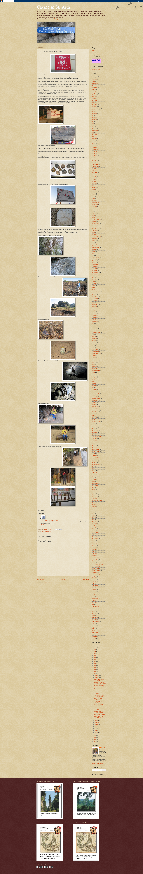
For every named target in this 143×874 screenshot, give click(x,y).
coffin (93, 170)
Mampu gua (94, 366)
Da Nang (94, 181)
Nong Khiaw (94, 417)
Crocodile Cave (95, 174)
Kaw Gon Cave (95, 274)
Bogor (93, 126)
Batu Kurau (94, 111)
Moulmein (94, 385)
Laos (43, 531)
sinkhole (94, 530)
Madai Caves (95, 359)
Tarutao (93, 562)
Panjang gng (94, 427)
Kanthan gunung (95, 272)
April (96, 730)
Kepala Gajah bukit (96, 291)
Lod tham (94, 343)
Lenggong (94, 330)
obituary (93, 419)
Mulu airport (94, 389)
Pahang (93, 423)
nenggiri (93, 413)
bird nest (94, 125)
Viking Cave (94, 613)
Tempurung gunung (96, 570)
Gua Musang (94, 230)
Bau (93, 115)
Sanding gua (94, 504)
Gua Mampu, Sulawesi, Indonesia (99, 680)
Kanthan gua (94, 270)
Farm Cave (94, 208)
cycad (93, 179)
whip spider (94, 626)
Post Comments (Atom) (48, 582)
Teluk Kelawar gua (96, 566)
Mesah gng (94, 377)
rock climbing (95, 491)
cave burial (94, 147)
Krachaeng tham (95, 304)
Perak (93, 434)
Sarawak (94, 508)
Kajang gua (94, 260)
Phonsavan (94, 459)
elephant (94, 200)
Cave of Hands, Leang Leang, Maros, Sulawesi (100, 683)
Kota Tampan (95, 300)
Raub (93, 487)
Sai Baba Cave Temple (97, 500)
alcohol (93, 81)
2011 (95, 673)
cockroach (94, 168)
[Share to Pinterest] (61, 529)
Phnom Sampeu (95, 457)
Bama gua (94, 94)
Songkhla (94, 540)
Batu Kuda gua (95, 109)
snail (93, 534)
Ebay (93, 196)
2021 (95, 653)
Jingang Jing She (95, 257)
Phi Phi (93, 453)
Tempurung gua (95, 568)
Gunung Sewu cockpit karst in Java (99, 717)
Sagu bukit (94, 498)
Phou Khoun (94, 460)
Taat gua (94, 555)
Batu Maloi (94, 113)
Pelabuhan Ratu (95, 430)
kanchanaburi (95, 266)
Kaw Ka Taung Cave (96, 276)
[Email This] (55, 529)
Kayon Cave (94, 279)
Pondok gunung (95, 474)
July (96, 726)
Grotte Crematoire (96, 228)
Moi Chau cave (95, 379)
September (97, 722)
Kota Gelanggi (95, 298)
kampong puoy (95, 264)
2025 (95, 645)
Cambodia (94, 142)
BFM (93, 121)
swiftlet (93, 551)
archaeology (94, 87)
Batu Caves (94, 106)
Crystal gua (94, 176)
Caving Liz (103, 747)
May (96, 728)
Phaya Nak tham (95, 449)
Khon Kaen (94, 294)
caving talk (94, 157)
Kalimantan (94, 262)
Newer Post (40, 579)
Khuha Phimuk (95, 296)
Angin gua (94, 85)
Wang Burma (95, 617)
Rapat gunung (95, 485)
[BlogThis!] (56, 529)
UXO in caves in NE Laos (99, 714)
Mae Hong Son (95, 360)
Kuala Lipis (94, 306)
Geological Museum (96, 219)
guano (93, 232)
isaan (93, 253)
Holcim (93, 242)
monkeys (94, 383)
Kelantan (94, 285)
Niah (93, 415)
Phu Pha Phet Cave (96, 464)
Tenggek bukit (95, 572)
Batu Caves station (96, 108)
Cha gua (94, 159)
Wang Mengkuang (96, 621)
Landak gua (94, 315)
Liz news (94, 342)
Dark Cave (94, 183)
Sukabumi (94, 545)
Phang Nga (94, 445)
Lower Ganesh (95, 349)
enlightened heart (95, 202)
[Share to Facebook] (59, 529)
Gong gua (94, 225)
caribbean (94, 145)
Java (93, 255)
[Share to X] (58, 529)
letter (93, 334)
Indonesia (94, 249)
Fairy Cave (94, 206)
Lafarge (93, 311)
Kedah (93, 281)
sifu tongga (94, 527)
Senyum (94, 517)
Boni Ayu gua (95, 130)
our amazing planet (96, 421)
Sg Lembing (94, 523)
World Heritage (95, 632)
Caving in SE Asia (53, 7)
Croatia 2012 (94, 172)
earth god (94, 194)
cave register (95, 153)
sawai (93, 511)
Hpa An (93, 245)
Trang (93, 596)
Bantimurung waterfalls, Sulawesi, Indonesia (99, 686)
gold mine (94, 221)
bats (93, 102)
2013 (95, 669)
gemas (93, 217)
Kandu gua (94, 268)
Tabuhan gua (94, 557)
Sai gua (93, 502)
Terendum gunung (96, 574)
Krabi (93, 302)
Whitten (93, 628)
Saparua (94, 506)
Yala (93, 634)
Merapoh (94, 376)
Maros (93, 372)
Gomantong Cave (96, 223)
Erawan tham (95, 204)
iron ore (93, 251)
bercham (94, 117)
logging (93, 345)
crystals (93, 177)
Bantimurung (94, 100)
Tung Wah (94, 600)
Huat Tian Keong (95, 247)
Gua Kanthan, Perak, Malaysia (98, 693)
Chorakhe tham (95, 164)
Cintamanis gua (95, 166)
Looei (93, 347)
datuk (93, 185)
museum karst (95, 394)
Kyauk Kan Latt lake (96, 308)
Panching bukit (95, 425)
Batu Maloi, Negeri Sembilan (98, 699)
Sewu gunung (95, 521)
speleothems (94, 542)
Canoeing (94, 143)
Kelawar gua (94, 287)
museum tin (94, 402)
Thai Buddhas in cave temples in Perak (99, 696)
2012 (95, 671)
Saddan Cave (95, 496)
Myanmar (94, 404)
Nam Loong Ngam (96, 408)
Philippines (94, 455)
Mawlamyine (94, 374)
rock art (93, 489)
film (93, 210)
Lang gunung (94, 317)
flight (93, 211)
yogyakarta (94, 636)
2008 (95, 739)
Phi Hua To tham (95, 451)
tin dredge (94, 589)
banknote (94, 98)
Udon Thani (94, 602)
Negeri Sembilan (95, 411)
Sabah (93, 493)
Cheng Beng (94, 160)
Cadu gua (94, 140)
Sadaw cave (94, 494)
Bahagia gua (94, 93)
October (96, 720)
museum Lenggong (96, 398)
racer (93, 477)
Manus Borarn (95, 368)
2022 (95, 651)
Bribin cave (94, 134)
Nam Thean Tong (95, 410)
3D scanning (94, 76)
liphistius (94, 340)
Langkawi (94, 319)
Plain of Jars (94, 472)
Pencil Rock (94, 432)
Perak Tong (94, 440)
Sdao (93, 513)
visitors (93, 615)
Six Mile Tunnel (95, 532)
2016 (95, 663)
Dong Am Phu (95, 191)
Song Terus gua (95, 538)
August (96, 724)
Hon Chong (94, 244)
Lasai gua (94, 325)
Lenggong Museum (96, 332)
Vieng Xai (49, 531)
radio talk (94, 479)
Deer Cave (94, 187)
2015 (95, 665)
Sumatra (94, 549)
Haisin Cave (94, 238)
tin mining (94, 591)
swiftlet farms (95, 553)
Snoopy (93, 536)
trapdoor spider (95, 598)
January (96, 732)
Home (63, 579)
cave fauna (94, 151)
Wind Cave (94, 630)
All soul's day (95, 83)
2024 (95, 647)
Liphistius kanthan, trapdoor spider (98, 689)
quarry (93, 476)
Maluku (93, 364)
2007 (95, 741)
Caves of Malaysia (54, 19)
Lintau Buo (94, 338)
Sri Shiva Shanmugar (96, 543)
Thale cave (94, 583)
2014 (95, 667)
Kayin (93, 277)
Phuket (93, 466)
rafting (93, 481)
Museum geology (95, 393)
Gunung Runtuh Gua (96, 236)
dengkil (93, 189)
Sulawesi (94, 547)
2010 (95, 735)
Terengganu (94, 576)
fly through (94, 213)
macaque (94, 355)
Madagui (94, 357)
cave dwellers (95, 149)
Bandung (94, 96)
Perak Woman (95, 442)
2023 (95, 649)
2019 (95, 657)
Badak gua (94, 91)
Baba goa (94, 89)
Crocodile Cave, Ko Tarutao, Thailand (98, 712)
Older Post (86, 579)
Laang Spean (95, 310)
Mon (93, 381)
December (97, 675)
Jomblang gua (95, 259)
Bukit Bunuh (94, 136)
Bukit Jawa (94, 138)
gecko (93, 215)
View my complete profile (97, 763)
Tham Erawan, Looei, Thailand (99, 702)
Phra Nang (94, 462)
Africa (93, 77)
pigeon (93, 468)
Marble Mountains (96, 370)
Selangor (94, 515)
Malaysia (94, 362)
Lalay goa (94, 313)
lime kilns (94, 336)
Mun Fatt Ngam (95, 391)
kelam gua (94, 283)
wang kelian (94, 619)
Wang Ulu (94, 625)
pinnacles (94, 470)
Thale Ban (94, 581)
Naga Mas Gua (95, 406)
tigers (93, 587)
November (97, 677)
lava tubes (94, 327)
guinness (94, 234)
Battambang (94, 104)
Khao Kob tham (95, 293)
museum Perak (95, 400)
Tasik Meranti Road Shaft (97, 564)
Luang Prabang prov (96, 353)
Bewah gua (94, 119)
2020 (95, 655)
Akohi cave (94, 79)
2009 (95, 737)
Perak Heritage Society (97, 436)
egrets (93, 198)
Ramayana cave (95, 483)
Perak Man (94, 438)
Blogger (81, 871)
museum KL (94, 396)
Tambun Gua (94, 560)
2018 (95, 659)
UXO (46, 531)
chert (93, 162)
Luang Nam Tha (95, 351)
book (93, 132)
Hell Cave (94, 240)
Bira (93, 123)
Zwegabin (94, 638)
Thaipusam (94, 579)
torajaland (94, 594)
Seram (93, 519)
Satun (93, 510)
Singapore (94, 528)
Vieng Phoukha (95, 606)
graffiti (93, 227)
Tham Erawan (95, 585)
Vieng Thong (94, 608)
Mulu (93, 387)
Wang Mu (94, 623)
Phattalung (94, 447)
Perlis (93, 443)
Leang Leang (94, 328)
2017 (95, 661)
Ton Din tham (95, 593)
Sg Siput (94, 525)
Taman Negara (95, 559)
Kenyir (93, 289)
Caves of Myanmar (96, 69)
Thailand (94, 577)
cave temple (94, 155)
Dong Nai (94, 193)
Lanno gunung (95, 321)
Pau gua (94, 428)
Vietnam (94, 611)
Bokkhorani (94, 128)
